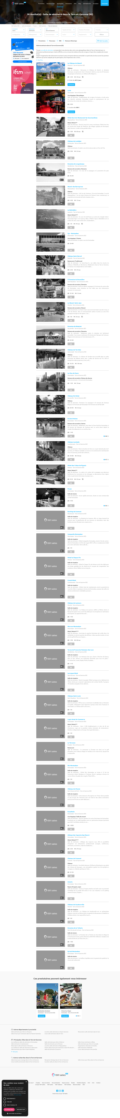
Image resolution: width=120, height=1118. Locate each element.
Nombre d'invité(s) (84, 30)
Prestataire (15, 29)
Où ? (47, 29)
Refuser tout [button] (21, 1109)
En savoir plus (17, 1095)
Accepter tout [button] (9, 1109)
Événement (32, 29)
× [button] (26, 1081)
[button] (18, 30)
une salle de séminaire (47, 50)
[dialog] (15, 1098)
